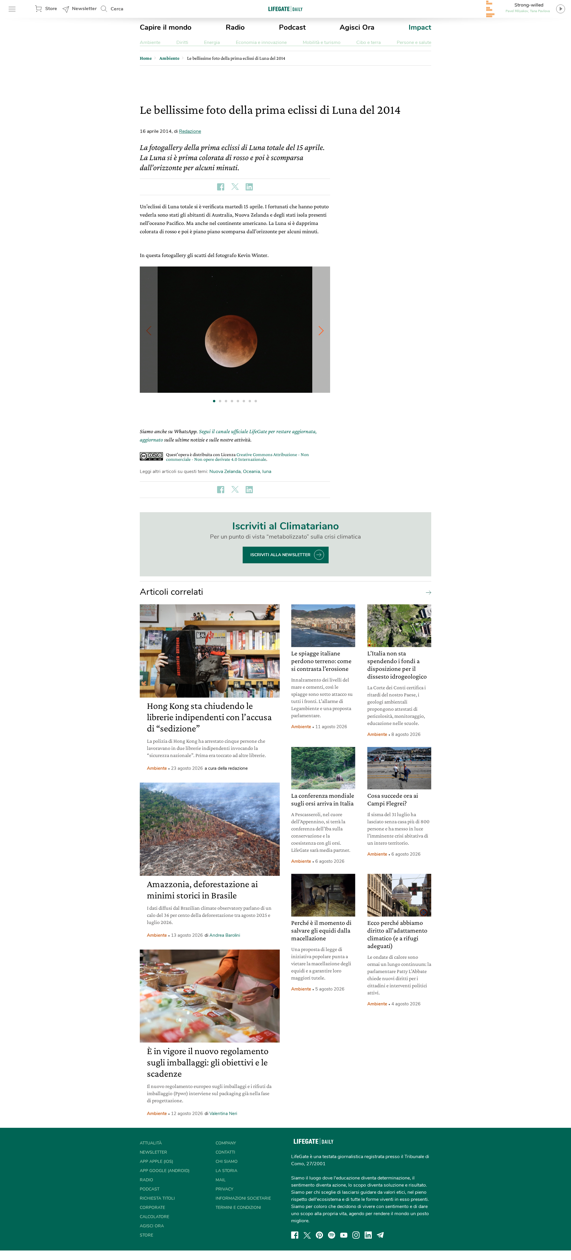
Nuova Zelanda (225, 471)
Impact (420, 27)
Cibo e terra (368, 42)
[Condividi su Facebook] (220, 186)
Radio (235, 27)
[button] (321, 330)
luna (266, 471)
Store (51, 8)
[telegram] (380, 1235)
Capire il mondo (166, 27)
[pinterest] (319, 1235)
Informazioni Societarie (243, 1198)
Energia (212, 42)
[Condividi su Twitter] (235, 186)
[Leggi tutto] (427, 592)
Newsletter (84, 8)
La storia (226, 1171)
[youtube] (343, 1235)
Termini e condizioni (238, 1207)
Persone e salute (414, 42)
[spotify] (331, 1235)
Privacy (224, 1189)
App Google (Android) (164, 1171)
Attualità (151, 1143)
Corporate (152, 1207)
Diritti (182, 42)
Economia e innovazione (261, 42)
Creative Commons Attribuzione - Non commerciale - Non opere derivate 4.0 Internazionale (237, 457)
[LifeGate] (285, 9)
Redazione (190, 131)
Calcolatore (154, 1217)
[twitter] (307, 1235)
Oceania (251, 471)
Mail (221, 1180)
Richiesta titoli (157, 1198)
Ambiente (150, 42)
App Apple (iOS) (156, 1161)
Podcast (292, 27)
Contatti (225, 1152)
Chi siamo (227, 1161)
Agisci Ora (357, 27)
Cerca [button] (117, 9)
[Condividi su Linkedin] (249, 186)
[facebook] (294, 1235)
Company (226, 1143)
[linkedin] (368, 1235)
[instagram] (356, 1235)
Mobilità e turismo (322, 42)
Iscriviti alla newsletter (280, 555)
